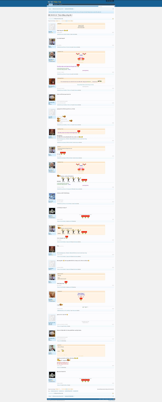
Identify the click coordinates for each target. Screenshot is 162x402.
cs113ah (64, 34)
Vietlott (62, 12)
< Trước (56, 389)
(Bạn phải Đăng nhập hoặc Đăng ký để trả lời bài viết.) (105, 389)
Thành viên (55, 4)
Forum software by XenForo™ (56, 400)
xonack (50, 352)
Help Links (60, 4)
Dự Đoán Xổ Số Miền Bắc (57, 16)
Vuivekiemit (51, 268)
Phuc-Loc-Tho (65, 47)
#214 (113, 267)
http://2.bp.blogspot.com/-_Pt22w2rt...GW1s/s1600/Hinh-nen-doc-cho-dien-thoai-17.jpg (72, 138)
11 (66, 389)
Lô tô (100, 12)
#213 (113, 254)
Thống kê (88, 12)
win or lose (69, 47)
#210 (113, 201)
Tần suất (97, 12)
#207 (113, 140)
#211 (113, 219)
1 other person (75, 47)
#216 (113, 308)
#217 (113, 324)
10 (65, 389)
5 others (73, 34)
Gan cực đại (93, 12)
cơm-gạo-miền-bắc (52, 103)
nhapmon (50, 215)
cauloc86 (50, 116)
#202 (113, 45)
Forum (51, 4)
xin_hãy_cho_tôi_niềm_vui (52, 323)
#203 (113, 72)
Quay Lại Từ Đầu (66, 142)
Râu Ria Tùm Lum (60, 34)
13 (69, 389)
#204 (113, 88)
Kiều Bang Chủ (51, 86)
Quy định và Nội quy (112, 400)
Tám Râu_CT (68, 34)
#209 (113, 187)
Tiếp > (72, 389)
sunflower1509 (67, 16)
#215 (113, 285)
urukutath (50, 299)
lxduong (50, 31)
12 (68, 389)
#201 (113, 32)
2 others (75, 203)
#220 (113, 383)
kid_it (50, 46)
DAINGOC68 (59, 310)
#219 (113, 365)
